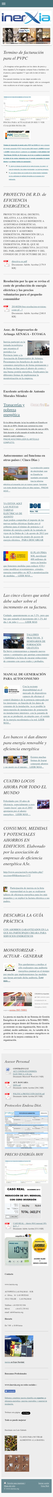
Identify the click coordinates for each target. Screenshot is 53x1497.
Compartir (11, 1391)
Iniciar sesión (43, 1483)
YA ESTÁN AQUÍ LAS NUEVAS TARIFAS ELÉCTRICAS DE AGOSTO (12, 510)
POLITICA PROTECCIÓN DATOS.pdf (29, 1093)
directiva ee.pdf (19, 261)
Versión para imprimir (16, 1483)
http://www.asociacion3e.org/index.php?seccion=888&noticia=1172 (23, 873)
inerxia (15, 1362)
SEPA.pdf (17, 1085)
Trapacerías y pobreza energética (14, 409)
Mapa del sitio (9, 1486)
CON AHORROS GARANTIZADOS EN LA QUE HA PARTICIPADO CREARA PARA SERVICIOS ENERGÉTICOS (26, 933)
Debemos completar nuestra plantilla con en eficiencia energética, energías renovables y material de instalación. (26, 1400)
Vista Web (45, 1486)
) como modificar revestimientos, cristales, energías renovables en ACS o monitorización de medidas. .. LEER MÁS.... (25, 570)
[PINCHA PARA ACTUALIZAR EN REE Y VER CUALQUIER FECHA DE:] (26, 108)
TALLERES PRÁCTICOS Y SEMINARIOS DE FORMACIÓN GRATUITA (36, 641)
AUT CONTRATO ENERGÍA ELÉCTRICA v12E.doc (25, 1072)
